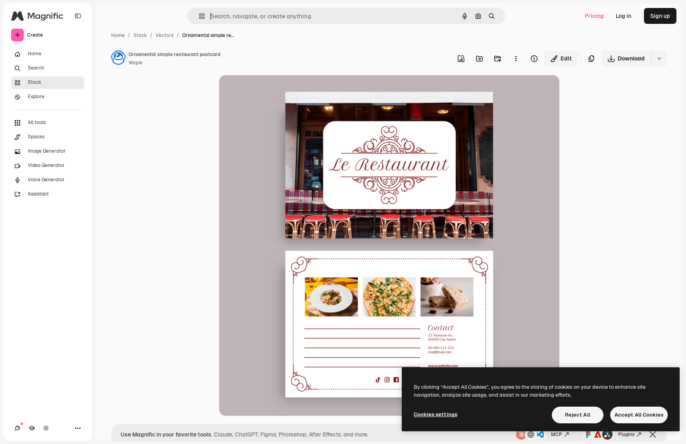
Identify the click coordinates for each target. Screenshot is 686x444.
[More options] (516, 58)
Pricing (594, 15)
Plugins (626, 434)
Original (270, 90)
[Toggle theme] (46, 428)
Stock (140, 35)
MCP (556, 434)
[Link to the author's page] (118, 58)
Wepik (136, 63)
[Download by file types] (659, 58)
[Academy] (31, 428)
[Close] (652, 434)
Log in (623, 15)
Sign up (660, 15)
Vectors (164, 35)
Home (118, 35)
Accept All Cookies (639, 414)
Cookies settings (435, 414)
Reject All (577, 414)
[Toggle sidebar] (77, 16)
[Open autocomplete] (199, 16)
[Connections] (17, 428)
